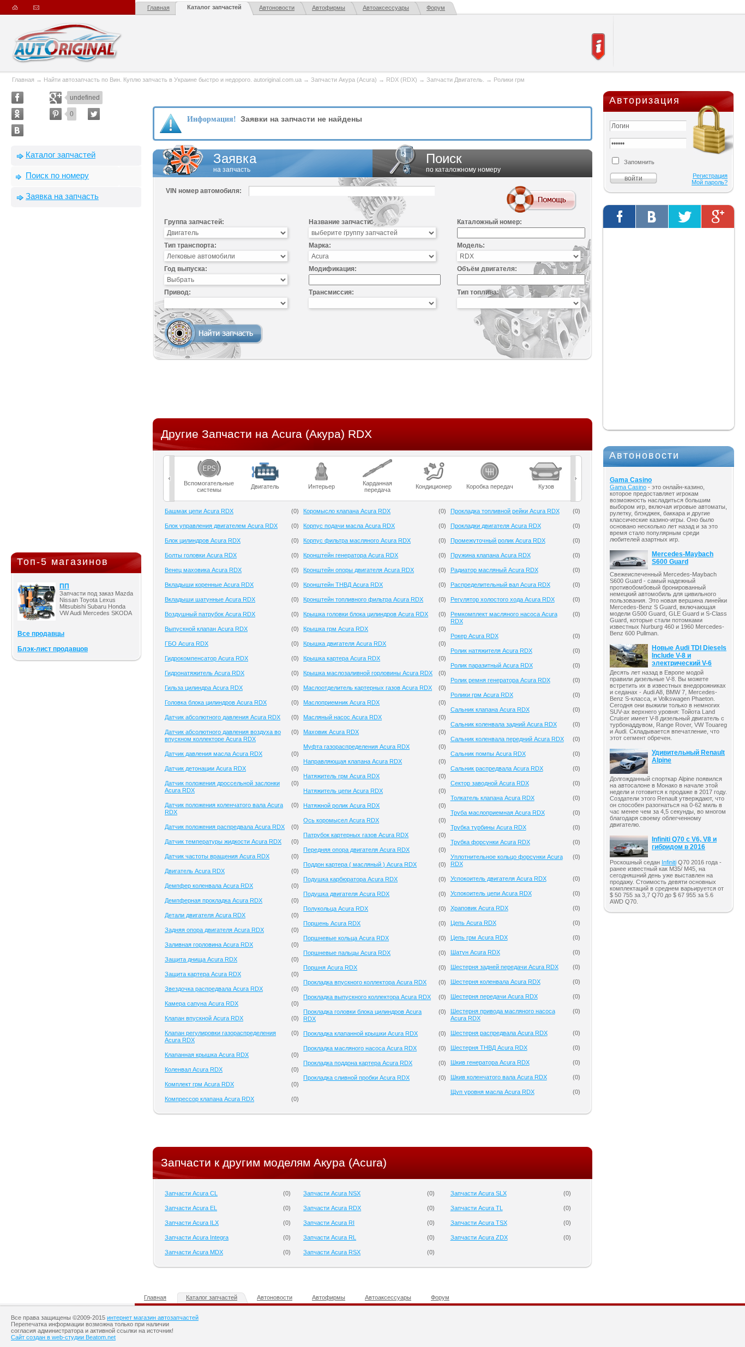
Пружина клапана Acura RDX (490, 555)
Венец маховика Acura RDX (203, 570)
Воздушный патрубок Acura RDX (210, 614)
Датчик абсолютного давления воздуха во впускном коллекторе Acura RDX (223, 735)
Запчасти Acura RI (329, 1222)
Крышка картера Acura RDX (341, 658)
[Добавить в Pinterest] (55, 114)
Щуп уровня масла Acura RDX (492, 1092)
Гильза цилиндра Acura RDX (204, 687)
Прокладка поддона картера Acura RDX (357, 1063)
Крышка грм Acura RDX (335, 629)
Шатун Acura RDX (475, 952)
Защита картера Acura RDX (203, 974)
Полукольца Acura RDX (335, 908)
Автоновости (277, 7)
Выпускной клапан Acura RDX (206, 629)
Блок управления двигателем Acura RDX (221, 525)
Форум (435, 7)
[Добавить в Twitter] (93, 114)
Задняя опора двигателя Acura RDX (214, 930)
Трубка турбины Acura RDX (488, 827)
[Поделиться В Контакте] (17, 130)
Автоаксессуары (386, 7)
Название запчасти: (341, 222)
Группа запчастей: (194, 222)
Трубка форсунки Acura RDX (490, 842)
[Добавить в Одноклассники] (17, 114)
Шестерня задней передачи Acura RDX (504, 967)
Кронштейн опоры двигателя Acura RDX (358, 570)
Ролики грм (509, 79)
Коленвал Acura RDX (194, 1069)
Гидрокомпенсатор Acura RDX (206, 658)
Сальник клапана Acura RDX (490, 709)
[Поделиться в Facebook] (17, 97)
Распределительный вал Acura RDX (500, 584)
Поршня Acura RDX (330, 967)
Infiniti (669, 862)
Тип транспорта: (190, 245)
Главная (158, 7)
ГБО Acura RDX (186, 643)
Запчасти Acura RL (329, 1237)
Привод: (177, 292)
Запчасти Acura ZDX (479, 1237)
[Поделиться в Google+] (55, 97)
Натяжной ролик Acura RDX (341, 805)
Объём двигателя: (487, 269)
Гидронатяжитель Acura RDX (204, 673)
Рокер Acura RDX (474, 636)
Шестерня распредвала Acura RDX (499, 1033)
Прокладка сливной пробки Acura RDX (356, 1077)
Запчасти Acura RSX (332, 1252)
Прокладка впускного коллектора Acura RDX (364, 982)
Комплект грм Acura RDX (199, 1084)
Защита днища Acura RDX (201, 959)
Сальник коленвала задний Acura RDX (503, 724)
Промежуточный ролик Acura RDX (497, 540)
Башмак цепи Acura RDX (199, 511)
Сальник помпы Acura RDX (488, 753)
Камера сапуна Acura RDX (201, 1003)
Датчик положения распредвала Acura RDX (225, 826)
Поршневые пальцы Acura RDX (346, 952)
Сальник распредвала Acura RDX (496, 768)
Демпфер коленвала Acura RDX (209, 885)
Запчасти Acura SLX (478, 1193)
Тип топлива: (478, 292)
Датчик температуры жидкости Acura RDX (223, 841)
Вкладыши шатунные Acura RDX (210, 599)
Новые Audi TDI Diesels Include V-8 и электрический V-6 (689, 655)
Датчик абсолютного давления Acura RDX (222, 717)
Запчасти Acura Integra (197, 1237)
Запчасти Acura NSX (332, 1193)
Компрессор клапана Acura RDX (209, 1099)
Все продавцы (40, 634)
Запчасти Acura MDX (194, 1252)
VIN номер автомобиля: (204, 191)
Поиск (463, 162)
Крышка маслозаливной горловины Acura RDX (367, 673)
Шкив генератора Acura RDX (490, 1062)
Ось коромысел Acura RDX (341, 820)
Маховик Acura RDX (331, 732)
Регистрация (710, 175)
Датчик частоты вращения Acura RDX (217, 856)
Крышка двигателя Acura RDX (344, 643)
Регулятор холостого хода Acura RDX (502, 599)
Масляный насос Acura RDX (342, 717)
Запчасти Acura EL (191, 1208)
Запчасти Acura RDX (332, 1208)
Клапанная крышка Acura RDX (207, 1054)
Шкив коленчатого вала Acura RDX (498, 1077)
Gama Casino (631, 480)
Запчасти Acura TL (476, 1208)
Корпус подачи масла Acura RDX (349, 525)
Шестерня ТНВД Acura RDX (488, 1047)
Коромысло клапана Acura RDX (346, 511)
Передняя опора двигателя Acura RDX (356, 849)
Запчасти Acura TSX (478, 1222)
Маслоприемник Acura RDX (341, 702)
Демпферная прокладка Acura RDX (213, 900)
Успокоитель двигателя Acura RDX (498, 878)
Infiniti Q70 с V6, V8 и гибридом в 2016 (684, 843)
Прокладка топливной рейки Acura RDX (505, 511)
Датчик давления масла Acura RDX (213, 753)
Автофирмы (328, 7)
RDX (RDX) (401, 79)
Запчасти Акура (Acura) (344, 79)
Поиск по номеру (57, 175)
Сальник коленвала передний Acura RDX (507, 739)
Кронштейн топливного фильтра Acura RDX (363, 599)
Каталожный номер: (489, 222)
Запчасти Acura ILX (192, 1222)
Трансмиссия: (331, 292)
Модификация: (333, 269)
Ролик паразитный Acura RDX (491, 665)
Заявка (234, 162)
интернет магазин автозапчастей (153, 1317)
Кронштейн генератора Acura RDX (350, 555)
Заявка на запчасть (62, 196)
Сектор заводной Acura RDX (489, 783)
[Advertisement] (76, 382)
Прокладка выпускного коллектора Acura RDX (367, 997)
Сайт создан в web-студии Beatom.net (63, 1337)
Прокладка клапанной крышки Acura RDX (360, 1033)
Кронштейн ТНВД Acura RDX (343, 584)
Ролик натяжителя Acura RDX (491, 650)
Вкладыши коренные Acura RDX (209, 584)
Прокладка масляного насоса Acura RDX (360, 1048)
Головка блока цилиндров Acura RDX (216, 702)
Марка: (320, 245)
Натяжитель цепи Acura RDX (343, 790)
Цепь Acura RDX (473, 922)
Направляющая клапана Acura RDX (352, 761)
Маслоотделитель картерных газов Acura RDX (367, 687)
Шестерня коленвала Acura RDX (495, 981)
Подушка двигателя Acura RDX (346, 894)
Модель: (471, 245)
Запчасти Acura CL (191, 1193)
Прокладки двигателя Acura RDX (495, 525)
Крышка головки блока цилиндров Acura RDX (365, 614)
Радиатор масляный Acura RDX (494, 570)
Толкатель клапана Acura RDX (492, 798)
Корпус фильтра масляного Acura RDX (357, 540)
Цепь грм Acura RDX (479, 937)
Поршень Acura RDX (332, 923)
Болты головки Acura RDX (201, 555)
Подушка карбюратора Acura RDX (350, 879)
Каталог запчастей (214, 7)
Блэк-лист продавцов (52, 649)
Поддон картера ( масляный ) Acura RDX (360, 864)
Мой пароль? (710, 182)
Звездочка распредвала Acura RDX (214, 988)
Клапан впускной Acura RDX (204, 1018)
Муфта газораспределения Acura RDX (356, 746)
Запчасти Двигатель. (456, 79)
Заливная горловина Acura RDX (209, 944)
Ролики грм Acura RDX (481, 694)
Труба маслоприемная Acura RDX (497, 812)
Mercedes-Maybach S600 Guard (682, 558)
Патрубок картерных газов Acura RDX (355, 835)
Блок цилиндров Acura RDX (203, 540)
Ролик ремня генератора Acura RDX (500, 680)
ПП (64, 586)
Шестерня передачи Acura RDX (494, 996)
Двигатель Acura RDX (195, 871)
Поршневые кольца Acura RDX (346, 938)
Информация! (211, 119)
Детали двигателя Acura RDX (205, 915)
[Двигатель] (265, 462)
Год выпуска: (185, 269)
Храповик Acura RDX (479, 908)
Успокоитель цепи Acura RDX (491, 893)
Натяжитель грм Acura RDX (341, 776)
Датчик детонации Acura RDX (205, 768)
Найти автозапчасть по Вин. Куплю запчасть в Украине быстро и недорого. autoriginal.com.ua (173, 79)
